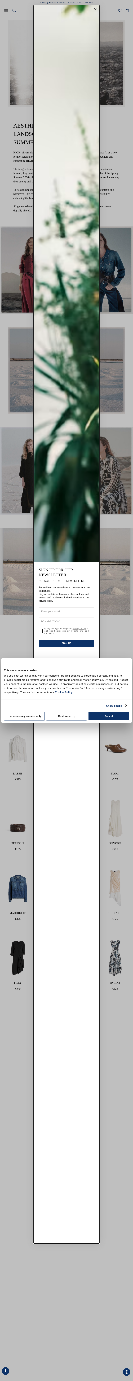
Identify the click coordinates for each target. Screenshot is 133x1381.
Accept (108, 716)
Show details (114, 705)
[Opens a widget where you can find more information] (116, 1375)
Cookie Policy (64, 692)
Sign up (66, 641)
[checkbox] (41, 630)
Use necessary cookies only (24, 716)
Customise (64, 716)
